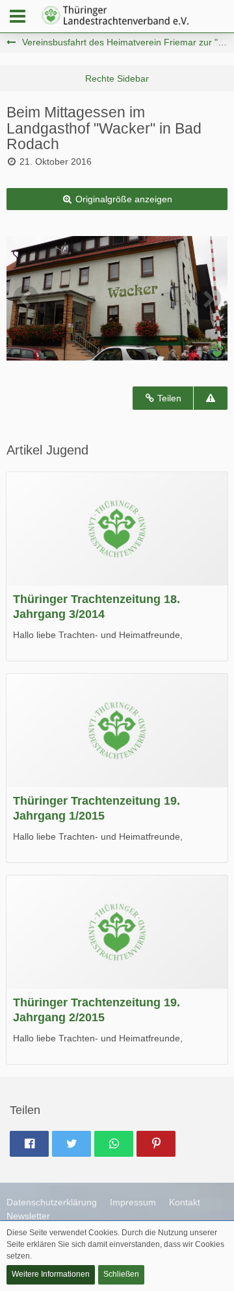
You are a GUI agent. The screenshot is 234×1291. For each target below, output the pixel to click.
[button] (17, 16)
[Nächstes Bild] (208, 298)
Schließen (121, 1274)
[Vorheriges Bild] (26, 298)
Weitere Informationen (51, 1274)
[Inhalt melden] (211, 398)
